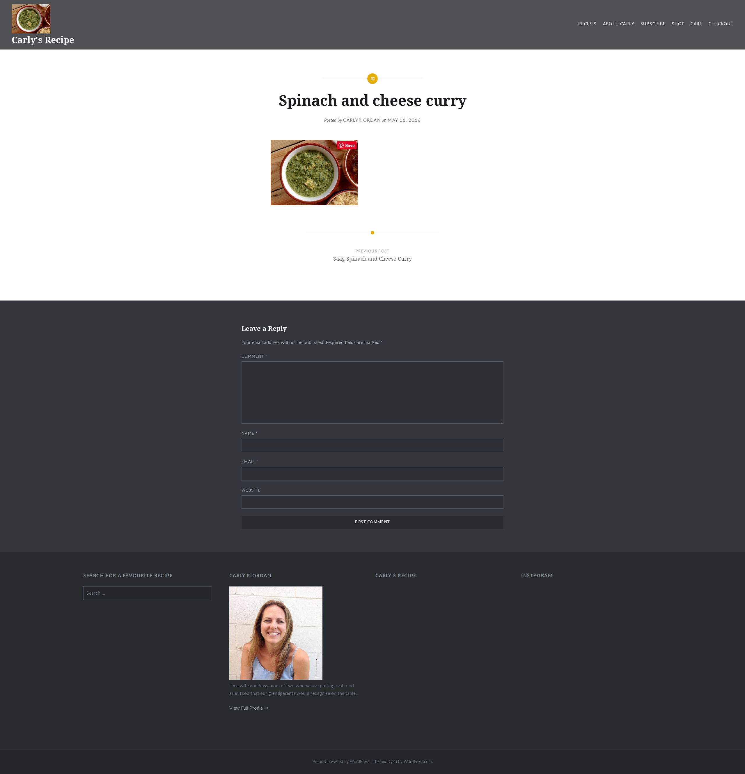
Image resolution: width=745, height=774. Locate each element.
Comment (255, 356)
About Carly (618, 24)
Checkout (721, 24)
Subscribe (653, 24)
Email (250, 462)
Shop (678, 24)
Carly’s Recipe (395, 575)
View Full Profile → (249, 708)
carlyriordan (362, 120)
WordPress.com (418, 762)
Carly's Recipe (43, 40)
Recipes (587, 24)
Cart (697, 24)
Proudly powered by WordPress (341, 762)
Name (250, 434)
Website (251, 490)
